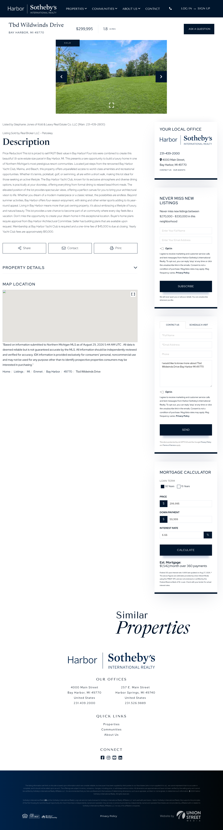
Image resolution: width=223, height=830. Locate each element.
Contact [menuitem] (152, 8)
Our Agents (179, 170)
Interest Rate (169, 528)
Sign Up (204, 8)
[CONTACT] (199, 29)
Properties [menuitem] (75, 8)
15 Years (185, 486)
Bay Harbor (53, 371)
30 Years (169, 486)
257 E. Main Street (135, 693)
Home (6, 371)
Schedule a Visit (199, 324)
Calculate (186, 550)
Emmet (38, 371)
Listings (18, 371)
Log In (186, 8)
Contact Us (166, 170)
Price (163, 496)
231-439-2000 (170, 153)
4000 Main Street (85, 693)
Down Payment (170, 512)
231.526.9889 (135, 703)
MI (28, 371)
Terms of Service (169, 445)
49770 (68, 371)
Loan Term (167, 481)
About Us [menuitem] (111, 735)
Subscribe (186, 286)
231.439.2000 (84, 703)
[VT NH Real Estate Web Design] (189, 816)
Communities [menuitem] (103, 8)
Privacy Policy (182, 272)
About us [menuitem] (129, 8)
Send (186, 430)
